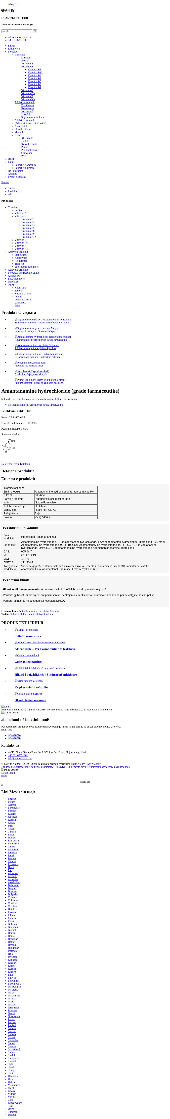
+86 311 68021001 (18, 755)
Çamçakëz (26, 153)
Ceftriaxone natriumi (29, 661)
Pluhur (24, 147)
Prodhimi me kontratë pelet (29, 365)
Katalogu (25, 464)
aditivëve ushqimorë (41, 766)
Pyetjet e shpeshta (17, 176)
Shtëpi (11, 45)
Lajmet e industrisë (24, 167)
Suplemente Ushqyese (100, 766)
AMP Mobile (94, 763)
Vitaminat (20, 54)
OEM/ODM (59, 766)
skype (4, 775)
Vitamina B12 (35, 72)
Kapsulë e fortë (29, 144)
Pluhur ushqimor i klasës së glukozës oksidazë (39, 382)
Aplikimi (12, 173)
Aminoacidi (21, 126)
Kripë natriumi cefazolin (31, 687)
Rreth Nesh (14, 48)
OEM (18, 135)
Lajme (11, 161)
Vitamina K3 (28, 99)
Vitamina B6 (34, 84)
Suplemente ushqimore (33, 117)
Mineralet (20, 132)
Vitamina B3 (34, 78)
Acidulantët (27, 111)
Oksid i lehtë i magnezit (30, 700)
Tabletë (25, 141)
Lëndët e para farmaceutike (15, 766)
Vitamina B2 (34, 75)
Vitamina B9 (34, 87)
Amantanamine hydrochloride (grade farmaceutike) (41, 339)
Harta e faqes (78, 763)
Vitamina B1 (34, 69)
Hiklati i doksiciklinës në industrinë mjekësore (46, 674)
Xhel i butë (27, 138)
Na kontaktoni (15, 170)
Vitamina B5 (34, 81)
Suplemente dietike (78, 766)
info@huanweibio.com (20, 758)
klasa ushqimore (122, 766)
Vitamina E (27, 96)
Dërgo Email (8, 772)
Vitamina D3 (28, 93)
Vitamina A (27, 63)
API (10, 194)
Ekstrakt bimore (23, 129)
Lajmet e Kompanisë (25, 164)
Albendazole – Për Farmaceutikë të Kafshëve (45, 649)
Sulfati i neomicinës (28, 636)
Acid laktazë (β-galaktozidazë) (30, 374)
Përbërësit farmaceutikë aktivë (30, 123)
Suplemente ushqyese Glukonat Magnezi (36, 331)
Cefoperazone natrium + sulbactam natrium (37, 357)
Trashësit (26, 114)
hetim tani (6, 729)
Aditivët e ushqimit (25, 102)
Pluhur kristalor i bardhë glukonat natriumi (32, 614)
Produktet (13, 51)
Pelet (23, 156)
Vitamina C (27, 90)
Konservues (27, 108)
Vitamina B (27, 66)
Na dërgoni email (10, 464)
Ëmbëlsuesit (27, 105)
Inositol (25, 60)
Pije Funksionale (30, 150)
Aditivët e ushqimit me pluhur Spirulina (35, 348)
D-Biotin (26, 57)
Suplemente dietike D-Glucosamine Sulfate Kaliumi (42, 322)
